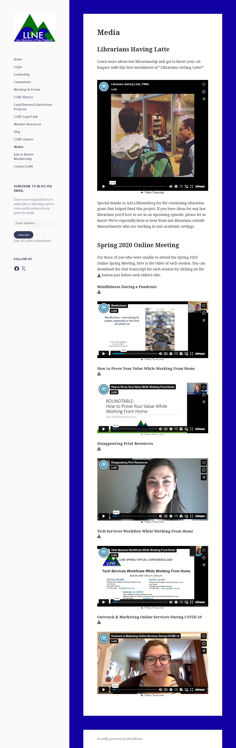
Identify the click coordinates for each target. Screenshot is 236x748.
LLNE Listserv (24, 139)
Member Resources (27, 124)
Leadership (22, 74)
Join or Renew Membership (24, 156)
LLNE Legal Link (26, 117)
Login (18, 67)
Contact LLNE (23, 166)
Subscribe (23, 235)
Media (18, 147)
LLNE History (23, 97)
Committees (22, 82)
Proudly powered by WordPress (119, 739)
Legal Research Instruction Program (33, 107)
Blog (17, 132)
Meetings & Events (27, 89)
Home (18, 59)
